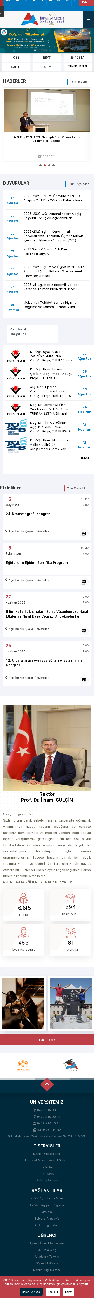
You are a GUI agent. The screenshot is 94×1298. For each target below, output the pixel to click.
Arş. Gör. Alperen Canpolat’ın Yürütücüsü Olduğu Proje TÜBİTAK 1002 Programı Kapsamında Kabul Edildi (51, 396)
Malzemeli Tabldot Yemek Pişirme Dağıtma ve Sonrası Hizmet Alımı (50, 305)
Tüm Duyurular (79, 184)
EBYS (47, 57)
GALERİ (46, 1040)
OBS (16, 57)
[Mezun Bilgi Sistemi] (71, 1064)
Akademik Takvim (47, 1256)
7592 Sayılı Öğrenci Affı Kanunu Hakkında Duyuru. (48, 251)
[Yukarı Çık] (46, 1083)
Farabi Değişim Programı (47, 1205)
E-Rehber (47, 1167)
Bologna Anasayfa (47, 1218)
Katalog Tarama (47, 1180)
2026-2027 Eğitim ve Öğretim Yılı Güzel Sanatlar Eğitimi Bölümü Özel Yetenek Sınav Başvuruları (54, 271)
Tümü (84, 458)
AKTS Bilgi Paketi (47, 1225)
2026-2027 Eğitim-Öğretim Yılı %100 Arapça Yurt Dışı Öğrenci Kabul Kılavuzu (54, 198)
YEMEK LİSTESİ (77, 66)
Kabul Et (53, 1292)
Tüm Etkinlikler (77, 488)
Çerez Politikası (31, 1292)
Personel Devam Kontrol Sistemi (47, 1160)
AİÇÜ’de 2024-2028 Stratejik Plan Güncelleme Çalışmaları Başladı (47, 138)
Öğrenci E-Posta (47, 1263)
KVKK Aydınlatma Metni (47, 1198)
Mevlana (47, 1212)
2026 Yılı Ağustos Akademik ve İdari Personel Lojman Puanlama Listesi (52, 287)
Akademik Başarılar (18, 334)
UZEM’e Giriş (47, 1250)
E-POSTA (78, 57)
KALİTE (16, 67)
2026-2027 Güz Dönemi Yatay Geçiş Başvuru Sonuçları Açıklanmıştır (52, 216)
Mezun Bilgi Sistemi (47, 1153)
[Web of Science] (23, 1065)
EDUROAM (47, 1174)
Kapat (68, 1292)
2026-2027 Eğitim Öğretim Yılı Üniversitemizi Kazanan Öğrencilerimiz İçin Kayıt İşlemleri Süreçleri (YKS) (54, 236)
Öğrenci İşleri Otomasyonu (47, 1243)
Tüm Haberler (80, 81)
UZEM (47, 67)
